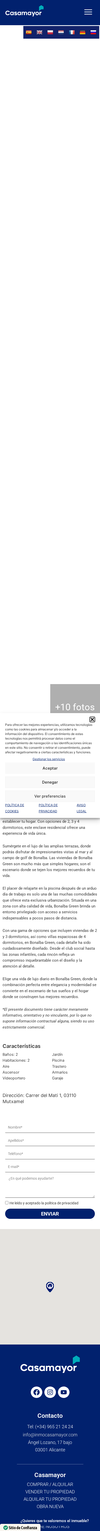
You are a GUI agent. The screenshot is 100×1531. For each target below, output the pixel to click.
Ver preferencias (50, 796)
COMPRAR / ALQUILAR (50, 1484)
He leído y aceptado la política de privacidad (43, 1203)
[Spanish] (29, 32)
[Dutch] (61, 32)
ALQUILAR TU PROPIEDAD (50, 1499)
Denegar (50, 782)
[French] (72, 32)
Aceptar (50, 768)
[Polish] (51, 32)
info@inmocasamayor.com (50, 1434)
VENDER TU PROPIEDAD (50, 1491)
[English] (40, 32)
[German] (83, 32)
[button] (92, 719)
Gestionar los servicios (49, 759)
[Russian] (94, 32)
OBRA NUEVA (50, 1506)
